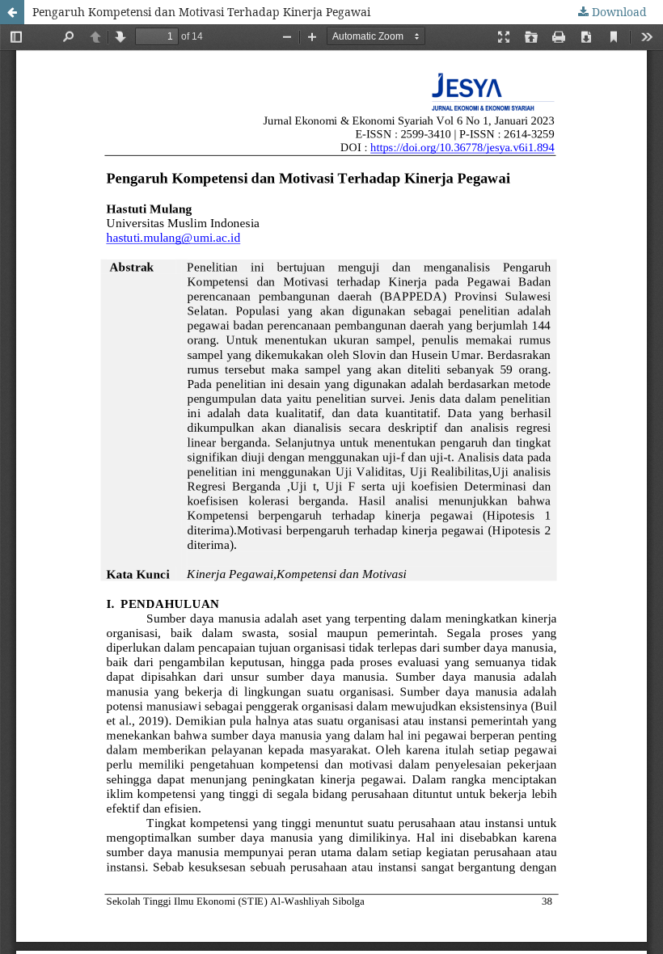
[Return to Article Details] (12, 12)
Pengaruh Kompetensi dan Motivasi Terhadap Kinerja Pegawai (201, 11)
